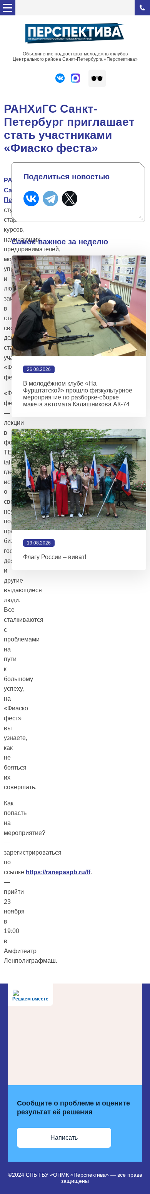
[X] (69, 198)
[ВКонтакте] (31, 198)
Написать (64, 1137)
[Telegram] (50, 198)
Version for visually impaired (97, 78)
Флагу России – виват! (54, 557)
